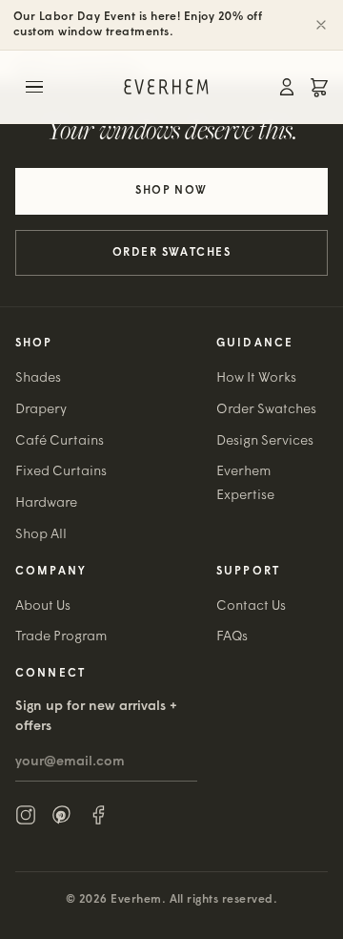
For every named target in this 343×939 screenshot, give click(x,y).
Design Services (264, 441)
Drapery (41, 410)
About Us (43, 606)
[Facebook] (98, 814)
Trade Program (61, 637)
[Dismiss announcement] (321, 24)
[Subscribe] (189, 762)
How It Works (256, 378)
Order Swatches (171, 253)
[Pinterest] (61, 814)
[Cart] (319, 86)
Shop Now (171, 191)
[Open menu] (34, 87)
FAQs (232, 637)
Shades (38, 378)
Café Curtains (59, 441)
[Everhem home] (166, 86)
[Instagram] (25, 814)
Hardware (46, 503)
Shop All (41, 535)
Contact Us (251, 606)
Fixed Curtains (61, 472)
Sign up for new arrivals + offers (96, 716)
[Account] (286, 86)
